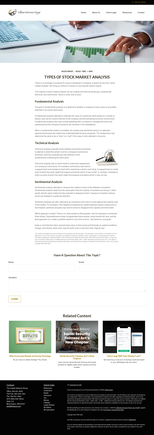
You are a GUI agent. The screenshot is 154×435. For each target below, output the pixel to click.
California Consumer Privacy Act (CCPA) (128, 408)
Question (12, 277)
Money (46, 400)
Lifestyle (47, 402)
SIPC (134, 420)
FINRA (131, 420)
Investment (48, 390)
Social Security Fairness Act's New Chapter (77, 357)
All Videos (47, 407)
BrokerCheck (109, 390)
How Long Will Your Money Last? (124, 356)
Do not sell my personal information (113, 410)
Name (11, 262)
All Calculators (49, 409)
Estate (46, 393)
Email (81, 262)
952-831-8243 (140, 2)
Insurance (47, 395)
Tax (45, 397)
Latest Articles (49, 405)
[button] (96, 12)
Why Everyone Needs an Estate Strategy (30, 356)
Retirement (48, 388)
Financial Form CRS (76, 385)
